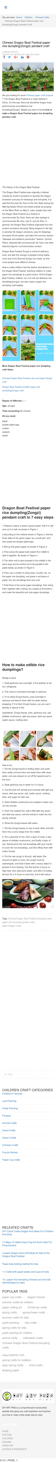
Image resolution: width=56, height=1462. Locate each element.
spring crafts (9, 1312)
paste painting (10, 1322)
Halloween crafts (33, 1338)
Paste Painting (10, 1108)
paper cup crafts (12, 1297)
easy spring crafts (12, 1365)
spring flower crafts (34, 1312)
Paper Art (8, 1445)
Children (29, 17)
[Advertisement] (28, 151)
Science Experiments (14, 1449)
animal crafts (9, 1338)
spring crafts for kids (14, 1327)
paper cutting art (12, 1307)
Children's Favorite (12, 1093)
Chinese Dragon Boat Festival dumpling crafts (29, 918)
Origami (6, 1441)
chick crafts (35, 1365)
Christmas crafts (37, 1307)
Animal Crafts (9, 1123)
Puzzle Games (10, 1152)
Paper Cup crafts (11, 1159)
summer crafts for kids (15, 1317)
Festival (7, 1434)
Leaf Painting (9, 1101)
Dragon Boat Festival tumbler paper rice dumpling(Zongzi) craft (21, 388)
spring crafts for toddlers (16, 1360)
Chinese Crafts (42, 17)
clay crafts (31, 1322)
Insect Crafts (8, 1130)
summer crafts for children (17, 1302)
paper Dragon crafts (11, 925)
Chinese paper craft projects (39, 95)
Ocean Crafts (9, 1137)
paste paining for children (17, 1333)
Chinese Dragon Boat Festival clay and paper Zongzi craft (27, 380)
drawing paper (10, 1370)
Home (19, 17)
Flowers (6, 1115)
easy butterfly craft (13, 1355)
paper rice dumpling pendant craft (18, 922)
